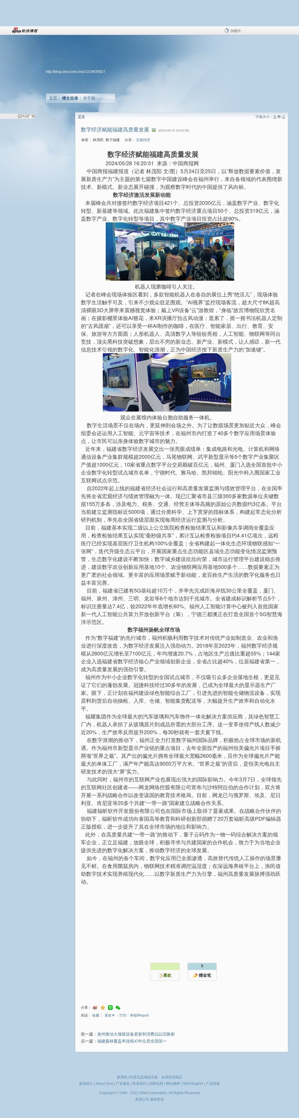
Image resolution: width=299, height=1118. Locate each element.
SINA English (192, 1084)
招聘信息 (156, 1084)
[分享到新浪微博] (95, 1007)
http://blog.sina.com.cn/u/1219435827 (75, 72)
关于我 (89, 98)
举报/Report (139, 1015)
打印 (122, 1015)
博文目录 (70, 98)
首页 (53, 98)
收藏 (95, 1015)
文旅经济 (143, 140)
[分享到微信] (118, 1007)
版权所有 (157, 1099)
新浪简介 (86, 1084)
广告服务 (123, 1084)
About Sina (104, 1084)
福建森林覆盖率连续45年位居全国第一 (132, 1041)
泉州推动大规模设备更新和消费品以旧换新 (136, 1034)
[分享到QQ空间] (102, 1007)
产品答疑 (213, 1084)
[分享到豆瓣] (110, 1007)
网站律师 (173, 1084)
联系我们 (140, 1084)
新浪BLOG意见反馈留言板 (137, 1077)
